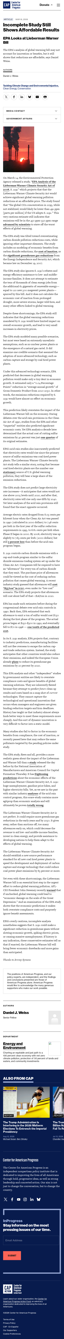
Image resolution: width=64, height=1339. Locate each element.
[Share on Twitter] (6, 97)
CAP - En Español (10, 1327)
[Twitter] (5, 1199)
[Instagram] (25, 1199)
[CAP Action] (13, 1289)
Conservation (24, 88)
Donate (45, 5)
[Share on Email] (37, 97)
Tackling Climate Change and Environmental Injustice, (31, 85)
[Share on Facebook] (14, 97)
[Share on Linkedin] (22, 97)
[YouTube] (18, 1199)
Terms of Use (8, 1319)
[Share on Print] (45, 97)
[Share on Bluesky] (29, 97)
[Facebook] (12, 1199)
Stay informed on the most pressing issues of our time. (27, 1225)
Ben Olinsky (22, 1139)
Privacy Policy (9, 1323)
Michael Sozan (9, 1139)
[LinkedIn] (31, 1199)
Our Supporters (10, 1330)
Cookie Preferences (12, 1334)
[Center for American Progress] (7, 5)
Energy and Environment (14, 1045)
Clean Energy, (10, 88)
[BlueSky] (38, 1199)
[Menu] (58, 5)
